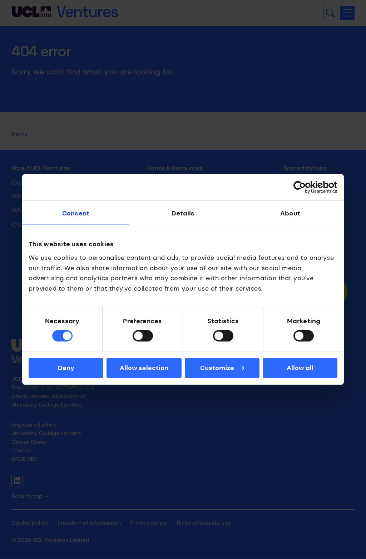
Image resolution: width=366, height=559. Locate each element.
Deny (66, 368)
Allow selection (144, 368)
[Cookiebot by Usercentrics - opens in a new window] (306, 187)
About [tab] (290, 213)
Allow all (300, 368)
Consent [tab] (75, 213)
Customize (217, 368)
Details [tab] (183, 213)
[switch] (143, 336)
